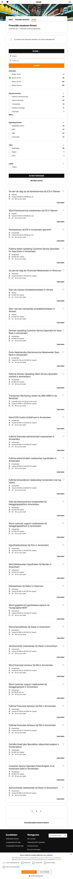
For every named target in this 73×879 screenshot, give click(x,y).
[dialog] (36, 865)
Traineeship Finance (12, 839)
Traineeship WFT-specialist (36, 842)
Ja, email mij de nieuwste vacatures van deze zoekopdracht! (34, 39)
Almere (34, 19)
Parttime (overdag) (18, 108)
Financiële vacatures (22, 19)
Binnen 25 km (16, 78)
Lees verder (58, 859)
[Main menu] (2, 2)
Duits (13, 156)
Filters (36, 51)
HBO (13, 133)
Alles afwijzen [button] (44, 872)
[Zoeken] (70, 2)
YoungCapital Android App (15, 846)
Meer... (11, 114)
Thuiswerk (15, 111)
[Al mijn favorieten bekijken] (7, 2)
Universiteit (15, 137)
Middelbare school (18, 126)
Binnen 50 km (16, 81)
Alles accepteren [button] (29, 872)
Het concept (31, 839)
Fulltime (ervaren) (17, 100)
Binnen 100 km (16, 85)
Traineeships (16, 104)
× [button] (71, 854)
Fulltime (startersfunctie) (20, 97)
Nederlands (15, 148)
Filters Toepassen (36, 176)
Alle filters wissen (36, 180)
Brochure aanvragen (33, 849)
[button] (36, 876)
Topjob (14, 167)
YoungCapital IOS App (13, 842)
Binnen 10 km (16, 74)
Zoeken (36, 65)
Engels (14, 152)
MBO (13, 129)
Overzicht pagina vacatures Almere (36, 822)
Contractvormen (32, 846)
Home (11, 19)
